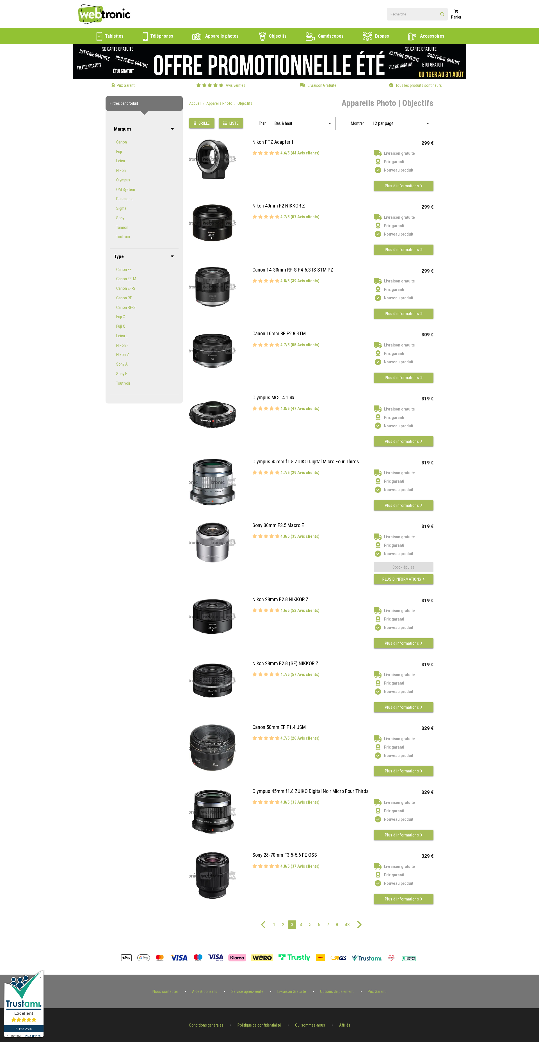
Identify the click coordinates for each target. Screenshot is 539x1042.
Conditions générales (206, 1025)
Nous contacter (165, 991)
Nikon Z (122, 354)
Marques (122, 129)
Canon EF (124, 269)
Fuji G (120, 316)
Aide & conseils (204, 991)
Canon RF (124, 297)
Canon (121, 142)
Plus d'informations (402, 186)
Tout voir (123, 236)
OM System (125, 189)
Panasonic (124, 198)
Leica (120, 160)
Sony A (122, 364)
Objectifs (277, 36)
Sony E (121, 373)
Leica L (122, 335)
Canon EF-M (126, 278)
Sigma (121, 208)
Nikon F (122, 345)
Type (119, 256)
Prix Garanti (377, 991)
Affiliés (344, 1025)
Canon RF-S (126, 307)
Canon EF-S (125, 288)
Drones (381, 36)
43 (347, 924)
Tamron (122, 227)
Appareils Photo (219, 103)
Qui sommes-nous (310, 1025)
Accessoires (431, 36)
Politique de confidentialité (259, 1025)
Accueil (195, 103)
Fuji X (120, 326)
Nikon (121, 170)
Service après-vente (247, 991)
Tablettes (114, 36)
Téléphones (161, 36)
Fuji (119, 151)
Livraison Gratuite (291, 991)
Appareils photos (221, 36)
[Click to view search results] (442, 14)
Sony (120, 217)
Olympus (123, 180)
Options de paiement (337, 991)
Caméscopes (330, 36)
